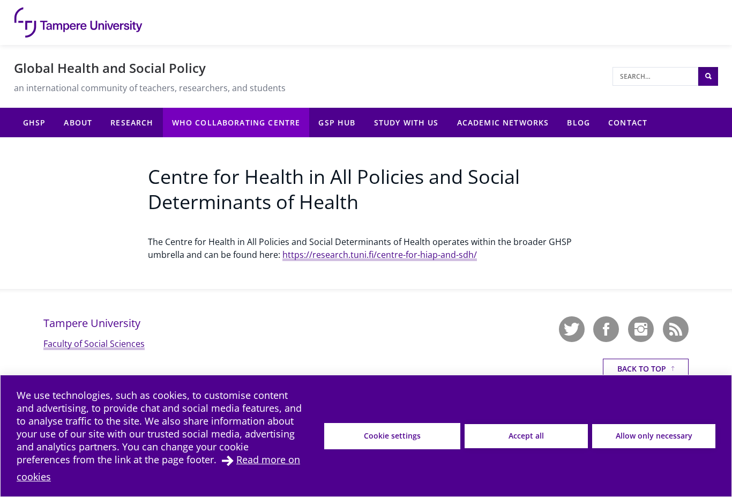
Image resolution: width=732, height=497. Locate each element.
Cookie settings (392, 436)
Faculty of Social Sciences (94, 344)
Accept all (526, 436)
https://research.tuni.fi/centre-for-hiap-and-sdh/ (379, 255)
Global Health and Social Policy (110, 68)
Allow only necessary (654, 436)
